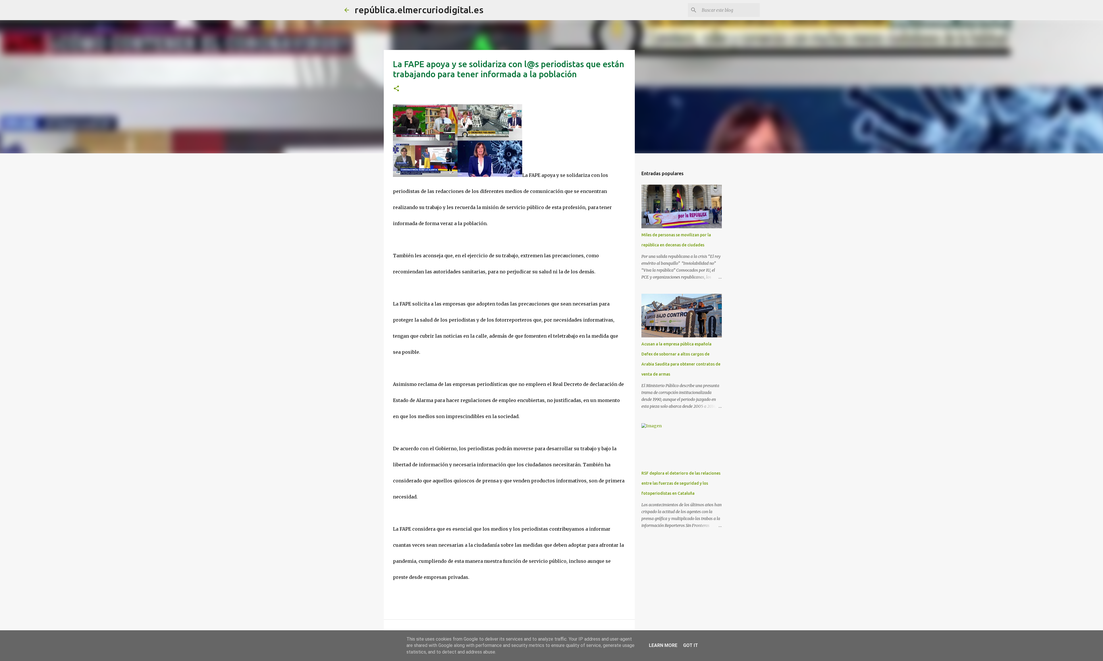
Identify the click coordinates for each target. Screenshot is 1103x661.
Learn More (663, 645)
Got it (690, 645)
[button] (396, 89)
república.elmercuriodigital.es (419, 10)
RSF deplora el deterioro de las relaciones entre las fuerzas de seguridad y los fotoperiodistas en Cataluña (680, 483)
